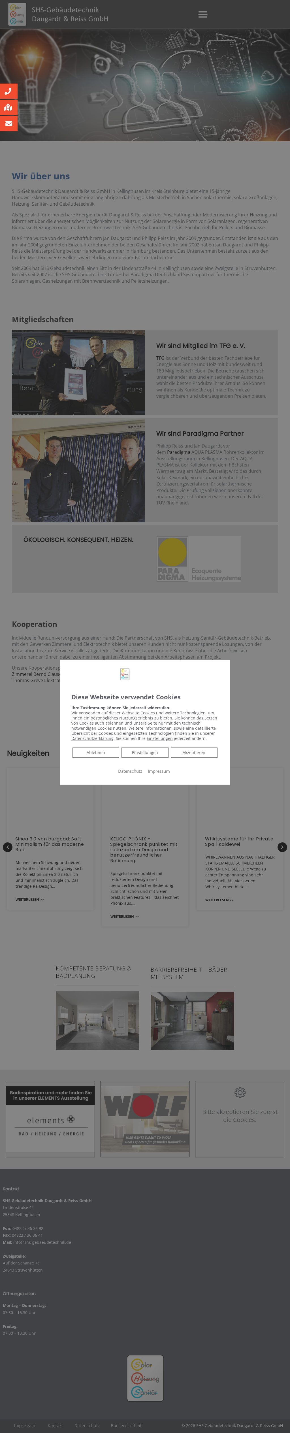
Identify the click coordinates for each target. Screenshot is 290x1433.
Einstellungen (145, 752)
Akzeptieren (194, 752)
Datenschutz (130, 771)
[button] (9, 91)
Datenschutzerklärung (92, 738)
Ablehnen (95, 752)
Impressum (159, 771)
